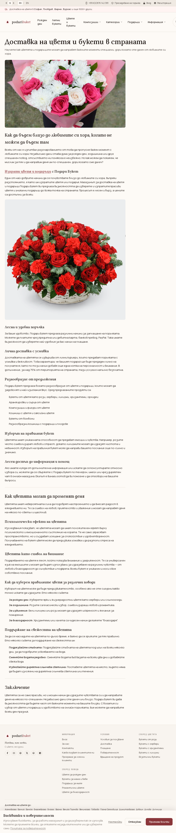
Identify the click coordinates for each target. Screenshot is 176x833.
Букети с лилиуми (149, 752)
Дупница (157, 809)
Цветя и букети (70, 22)
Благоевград (40, 809)
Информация (155, 22)
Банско (29, 809)
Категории (113, 22)
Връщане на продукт (112, 756)
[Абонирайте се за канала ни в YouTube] (13, 753)
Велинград (85, 809)
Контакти (68, 748)
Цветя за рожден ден (74, 774)
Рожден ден (42, 22)
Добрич (140, 809)
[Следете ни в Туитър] (27, 753)
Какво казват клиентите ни (78, 752)
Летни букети (56, 22)
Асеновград (11, 809)
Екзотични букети (149, 756)
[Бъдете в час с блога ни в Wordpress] (33, 753)
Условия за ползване (112, 739)
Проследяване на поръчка (127, 3)
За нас (65, 743)
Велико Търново (71, 809)
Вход (148, 3)
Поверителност (109, 752)
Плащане (105, 748)
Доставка (106, 743)
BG (20, 3)
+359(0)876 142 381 (98, 3)
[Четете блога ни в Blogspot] (40, 753)
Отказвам (134, 821)
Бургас (51, 809)
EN (27, 3)
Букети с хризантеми (151, 748)
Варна (59, 809)
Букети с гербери (149, 743)
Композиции (91, 22)
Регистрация (164, 3)
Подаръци (134, 22)
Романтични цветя (73, 787)
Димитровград (127, 809)
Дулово (148, 809)
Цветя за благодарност (76, 792)
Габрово (95, 809)
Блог (64, 739)
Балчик (21, 809)
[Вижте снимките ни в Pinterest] (20, 753)
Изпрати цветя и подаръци (28, 171)
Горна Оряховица (109, 809)
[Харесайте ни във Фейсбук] (7, 753)
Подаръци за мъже (72, 783)
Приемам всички (159, 821)
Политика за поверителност (28, 828)
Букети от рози (148, 739)
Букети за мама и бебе (74, 778)
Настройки (115, 821)
